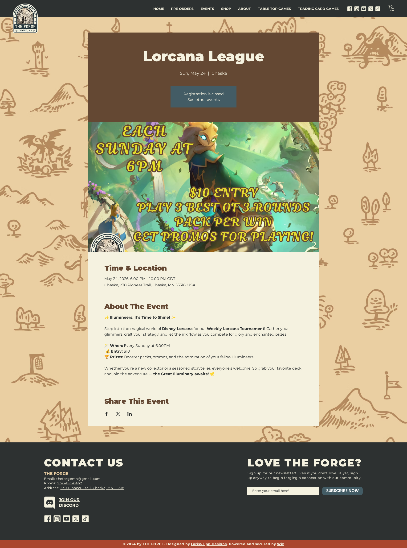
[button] (207, 9)
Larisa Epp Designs (209, 544)
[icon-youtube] (363, 8)
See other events (203, 99)
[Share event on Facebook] (106, 414)
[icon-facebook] (349, 8)
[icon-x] (370, 8)
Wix (280, 544)
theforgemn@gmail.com (78, 479)
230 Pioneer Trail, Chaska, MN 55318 (92, 488)
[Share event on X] (118, 414)
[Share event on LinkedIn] (129, 414)
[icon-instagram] (356, 8)
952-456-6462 (69, 483)
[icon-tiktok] (377, 8)
